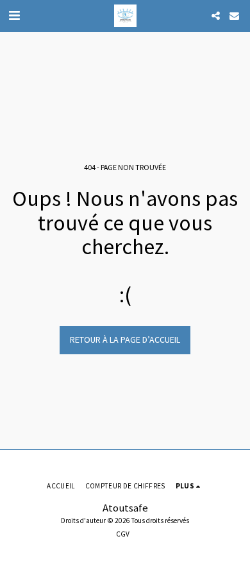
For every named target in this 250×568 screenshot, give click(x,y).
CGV (122, 533)
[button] (14, 15)
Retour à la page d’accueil (125, 339)
